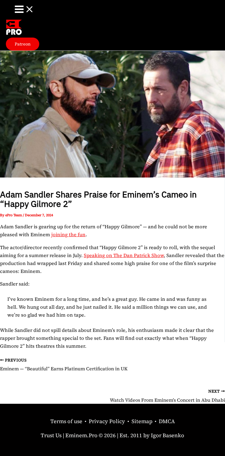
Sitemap (142, 421)
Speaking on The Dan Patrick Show (124, 255)
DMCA (167, 421)
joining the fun (68, 234)
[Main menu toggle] (24, 9)
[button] (22, 44)
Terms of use (66, 421)
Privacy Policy (107, 421)
